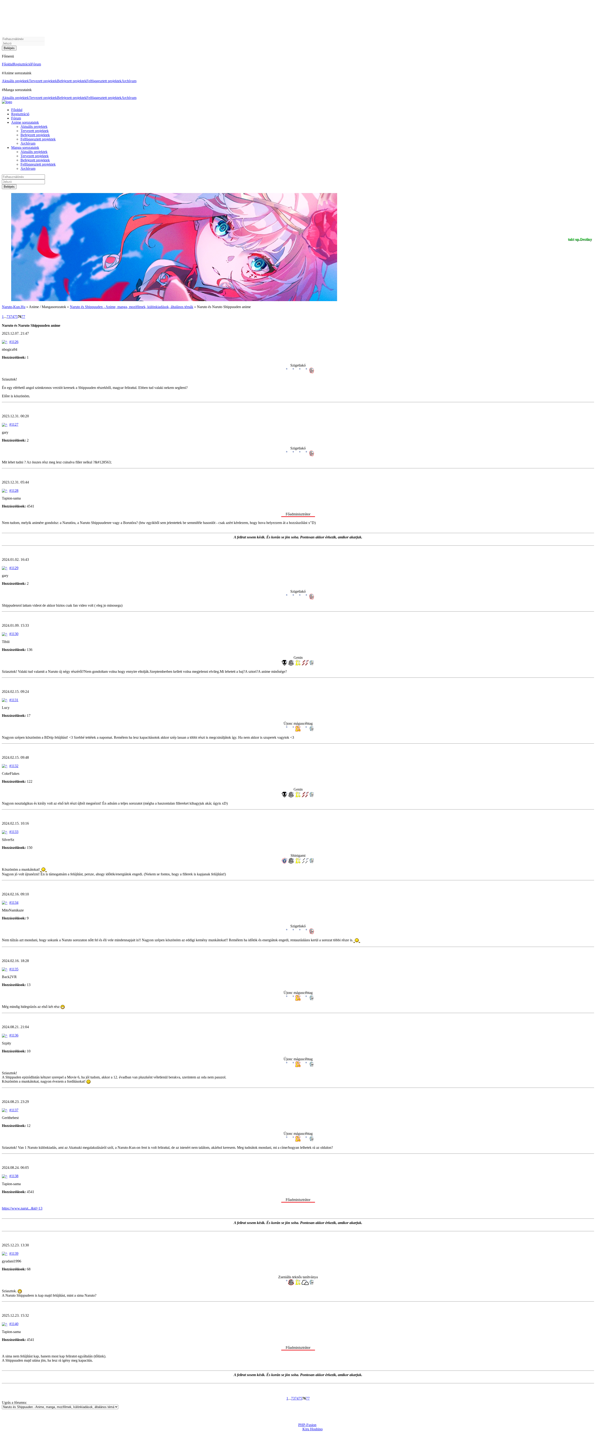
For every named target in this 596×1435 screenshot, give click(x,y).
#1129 (13, 568)
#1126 (13, 342)
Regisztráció (22, 64)
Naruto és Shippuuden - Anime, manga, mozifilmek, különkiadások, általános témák (131, 307)
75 (16, 317)
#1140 (13, 1324)
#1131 (13, 700)
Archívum (129, 81)
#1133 (13, 832)
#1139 (13, 1253)
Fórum (36, 64)
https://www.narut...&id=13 (22, 1208)
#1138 (13, 1176)
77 (23, 317)
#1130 (13, 634)
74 (12, 317)
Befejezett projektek (71, 81)
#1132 (13, 766)
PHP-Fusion (307, 1425)
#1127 (13, 424)
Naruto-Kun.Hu (13, 307)
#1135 (13, 969)
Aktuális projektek (15, 81)
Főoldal (7, 64)
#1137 (13, 1110)
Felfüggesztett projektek (104, 81)
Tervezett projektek (43, 81)
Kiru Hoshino (312, 1429)
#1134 (13, 903)
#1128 (13, 491)
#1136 (13, 1035)
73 (8, 317)
